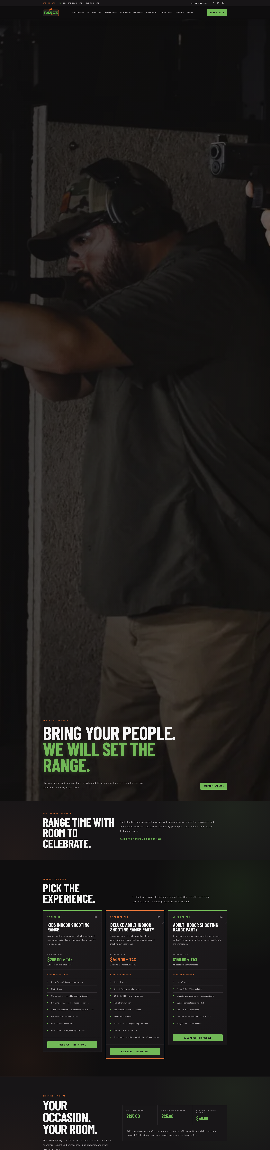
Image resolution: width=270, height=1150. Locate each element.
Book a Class (217, 12)
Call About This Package (72, 1044)
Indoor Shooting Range (131, 12)
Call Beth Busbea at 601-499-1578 (141, 839)
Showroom (151, 12)
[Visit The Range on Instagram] (223, 3)
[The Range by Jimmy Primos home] (51, 12)
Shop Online (78, 12)
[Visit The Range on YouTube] (218, 3)
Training (179, 12)
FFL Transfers (94, 12)
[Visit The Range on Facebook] (213, 3)
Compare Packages (214, 786)
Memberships (111, 12)
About (190, 12)
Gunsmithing (166, 12)
